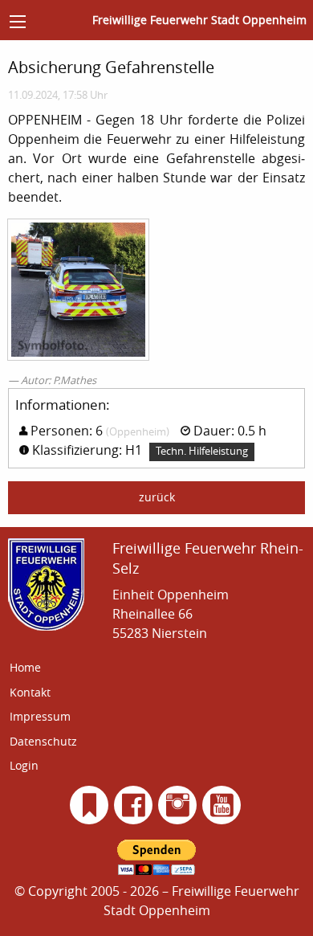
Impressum (40, 716)
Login (24, 765)
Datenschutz (43, 741)
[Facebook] (133, 805)
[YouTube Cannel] (222, 805)
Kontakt (30, 692)
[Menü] (18, 21)
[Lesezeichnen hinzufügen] (89, 805)
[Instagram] (177, 805)
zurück (157, 497)
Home (25, 667)
